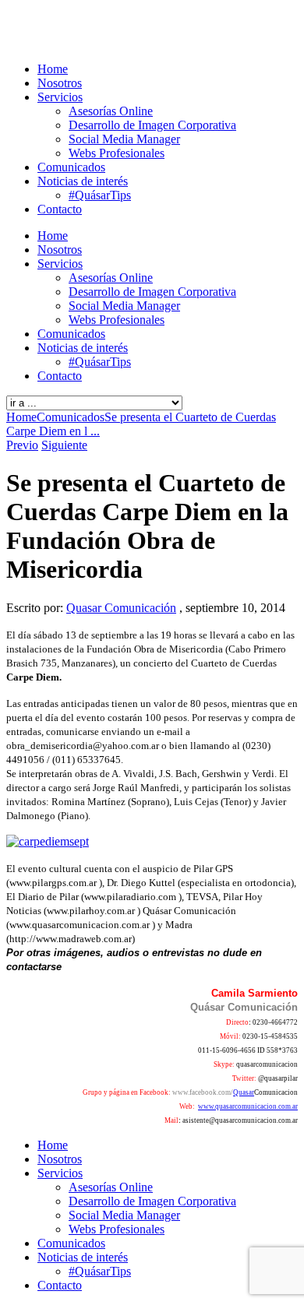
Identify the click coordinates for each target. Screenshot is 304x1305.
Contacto (59, 209)
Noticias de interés (82, 181)
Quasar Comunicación (121, 607)
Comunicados (71, 167)
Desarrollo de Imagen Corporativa (152, 125)
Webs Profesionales (116, 153)
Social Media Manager (124, 139)
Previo (22, 445)
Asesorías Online (111, 111)
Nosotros (59, 83)
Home (52, 69)
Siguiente (64, 445)
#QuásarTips (100, 195)
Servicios (60, 97)
